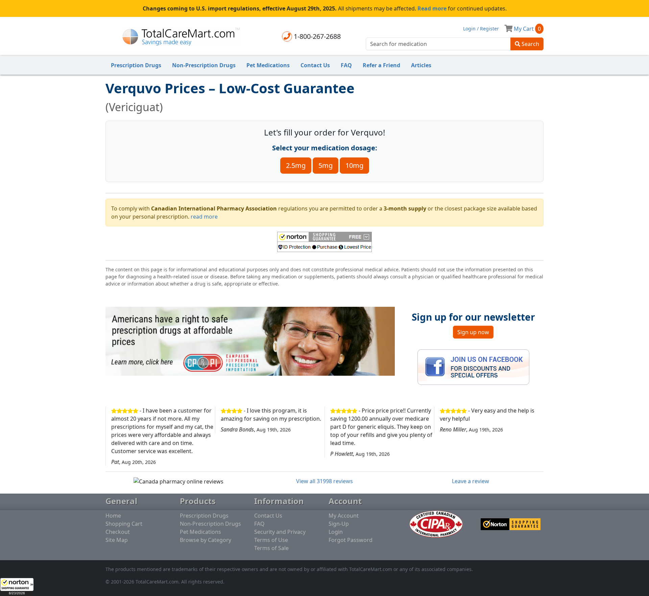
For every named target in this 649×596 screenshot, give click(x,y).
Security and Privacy (280, 532)
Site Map (116, 540)
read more (204, 216)
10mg (354, 165)
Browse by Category (205, 540)
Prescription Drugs (136, 65)
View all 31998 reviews (324, 481)
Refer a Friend (381, 65)
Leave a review (470, 481)
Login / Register (481, 28)
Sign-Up (339, 523)
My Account (344, 515)
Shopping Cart (123, 523)
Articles (421, 65)
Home (113, 515)
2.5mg (296, 165)
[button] (17, 587)
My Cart (526, 28)
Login (336, 532)
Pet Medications (268, 65)
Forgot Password (350, 540)
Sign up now (473, 332)
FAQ (346, 65)
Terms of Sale (271, 548)
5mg (325, 165)
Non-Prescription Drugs (204, 65)
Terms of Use (271, 540)
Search (529, 44)
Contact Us (315, 65)
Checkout (117, 532)
